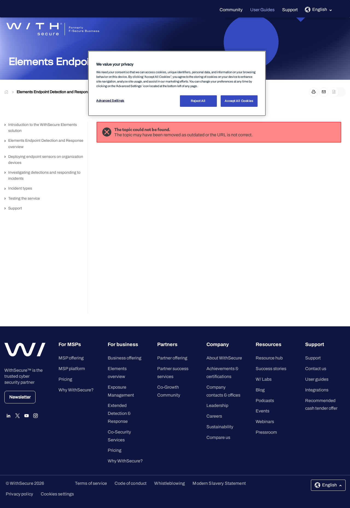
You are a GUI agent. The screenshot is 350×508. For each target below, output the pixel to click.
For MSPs (70, 344)
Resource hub (269, 358)
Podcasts (265, 400)
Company (217, 344)
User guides (316, 379)
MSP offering (71, 358)
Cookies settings (57, 494)
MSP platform (72, 368)
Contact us (315, 368)
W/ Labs (264, 379)
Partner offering (172, 358)
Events (262, 411)
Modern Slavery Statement (219, 483)
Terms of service (91, 483)
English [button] (319, 9)
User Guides (262, 9)
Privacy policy (19, 494)
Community (231, 9)
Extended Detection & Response (119, 413)
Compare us (218, 437)
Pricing (65, 379)
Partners (167, 344)
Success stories (271, 368)
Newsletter (20, 397)
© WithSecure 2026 (25, 483)
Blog (260, 390)
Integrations (316, 390)
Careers (214, 416)
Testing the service (24, 198)
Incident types (20, 188)
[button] (77, 346)
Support (290, 9)
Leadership (217, 405)
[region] (177, 83)
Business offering (124, 358)
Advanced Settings (110, 100)
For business (123, 344)
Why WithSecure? (76, 390)
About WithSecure (224, 358)
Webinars (265, 421)
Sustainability (219, 426)
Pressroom (266, 432)
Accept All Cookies (239, 100)
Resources (268, 344)
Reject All (198, 100)
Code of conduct (131, 483)
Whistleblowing (169, 483)
